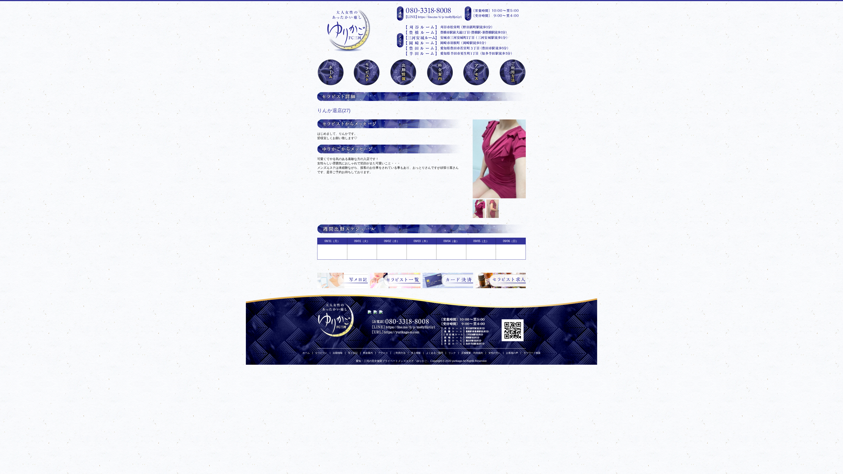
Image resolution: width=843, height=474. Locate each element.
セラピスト (321, 353)
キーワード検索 (532, 353)
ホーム (306, 353)
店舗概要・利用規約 (472, 353)
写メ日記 (353, 353)
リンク (452, 353)
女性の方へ (494, 353)
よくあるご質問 (434, 353)
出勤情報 (337, 353)
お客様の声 (512, 353)
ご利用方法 (399, 353)
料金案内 (368, 353)
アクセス (383, 353)
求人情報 (416, 353)
